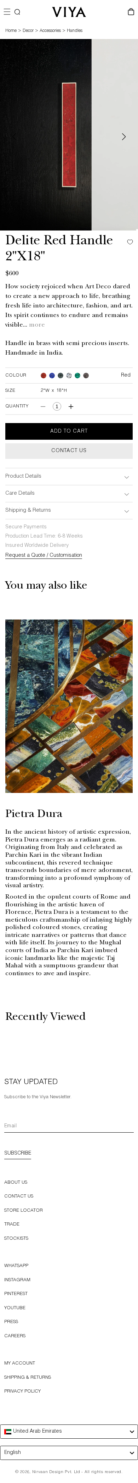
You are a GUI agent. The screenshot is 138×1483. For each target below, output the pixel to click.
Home (11, 31)
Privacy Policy (22, 1391)
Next (124, 136)
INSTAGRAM (17, 1280)
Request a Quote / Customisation (43, 555)
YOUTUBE (14, 1308)
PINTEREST (16, 1294)
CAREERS (14, 1336)
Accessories (50, 31)
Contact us (69, 451)
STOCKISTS (16, 1239)
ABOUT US (15, 1183)
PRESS (11, 1322)
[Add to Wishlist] (128, 242)
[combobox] (69, 1431)
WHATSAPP (16, 1266)
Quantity (16, 406)
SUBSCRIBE (17, 1153)
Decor (28, 31)
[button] (17, 12)
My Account (19, 1363)
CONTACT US (18, 1196)
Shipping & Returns (27, 1378)
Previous (14, 136)
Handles (74, 31)
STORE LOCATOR (23, 1211)
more (37, 325)
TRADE (11, 1224)
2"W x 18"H (54, 391)
